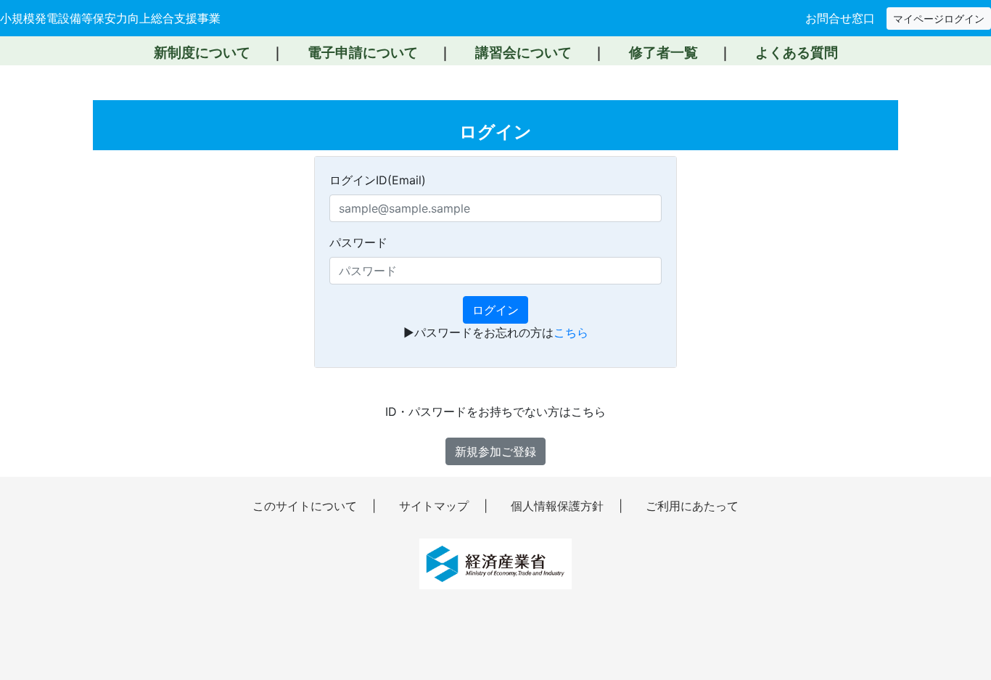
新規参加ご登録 (495, 451)
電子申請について (363, 52)
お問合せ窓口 (840, 18)
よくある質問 (796, 52)
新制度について (202, 52)
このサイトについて (306, 506)
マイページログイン (938, 18)
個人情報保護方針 (559, 506)
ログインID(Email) (377, 180)
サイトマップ (435, 506)
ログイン (495, 310)
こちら (571, 332)
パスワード (358, 242)
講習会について (523, 52)
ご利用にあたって (692, 506)
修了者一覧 (663, 52)
